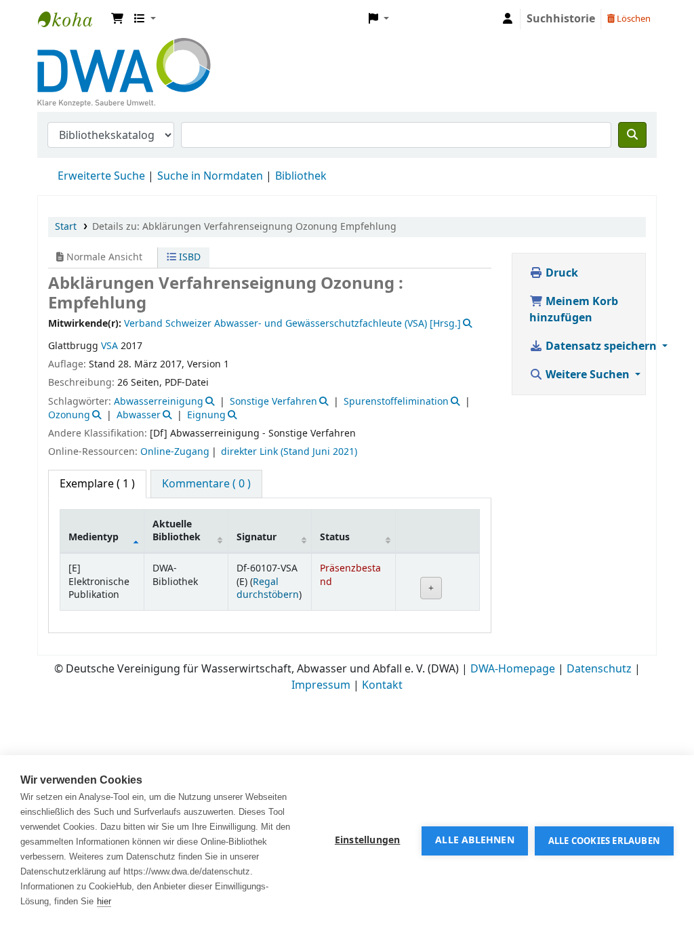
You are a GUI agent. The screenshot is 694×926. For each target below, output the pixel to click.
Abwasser (139, 415)
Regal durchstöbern (268, 588)
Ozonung (69, 415)
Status (335, 537)
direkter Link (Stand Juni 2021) (289, 452)
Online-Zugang (174, 452)
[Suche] (632, 135)
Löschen (633, 18)
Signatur (257, 537)
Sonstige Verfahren (273, 402)
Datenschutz (599, 669)
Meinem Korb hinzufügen (573, 310)
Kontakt (382, 685)
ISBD (188, 257)
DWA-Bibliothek (72, 19)
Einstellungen (368, 840)
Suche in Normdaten (210, 176)
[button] (117, 19)
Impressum (320, 685)
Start (66, 227)
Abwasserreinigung (158, 402)
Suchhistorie (561, 19)
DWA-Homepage (512, 669)
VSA (109, 346)
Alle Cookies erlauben (604, 840)
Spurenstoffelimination (396, 402)
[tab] (206, 484)
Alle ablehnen (474, 840)
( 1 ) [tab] (97, 484)
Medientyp (93, 537)
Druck (560, 273)
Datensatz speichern (601, 346)
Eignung (206, 415)
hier (104, 901)
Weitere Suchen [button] (587, 375)
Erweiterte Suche (101, 176)
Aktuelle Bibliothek (176, 530)
